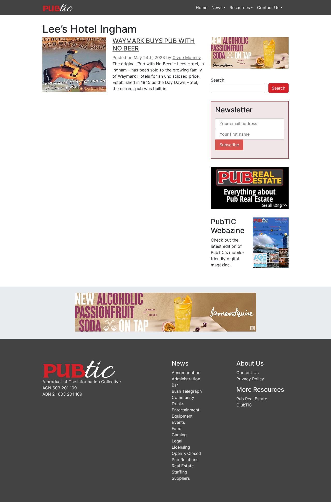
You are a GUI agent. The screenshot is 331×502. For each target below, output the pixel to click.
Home (201, 7)
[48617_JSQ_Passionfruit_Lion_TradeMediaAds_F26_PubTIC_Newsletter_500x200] (250, 52)
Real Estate (183, 465)
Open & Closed (186, 453)
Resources (240, 7)
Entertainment (185, 409)
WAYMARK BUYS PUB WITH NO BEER (153, 44)
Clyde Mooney (186, 57)
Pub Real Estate (251, 398)
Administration (186, 378)
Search (217, 80)
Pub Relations (185, 459)
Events (178, 422)
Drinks (178, 403)
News (217, 7)
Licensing (181, 447)
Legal (177, 440)
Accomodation (186, 372)
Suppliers (181, 478)
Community (183, 397)
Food (177, 428)
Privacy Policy (250, 378)
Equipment (182, 416)
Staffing (179, 472)
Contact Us (268, 7)
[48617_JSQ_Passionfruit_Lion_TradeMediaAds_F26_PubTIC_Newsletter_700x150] (165, 312)
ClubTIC (244, 405)
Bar (175, 385)
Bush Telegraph (187, 391)
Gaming (179, 434)
